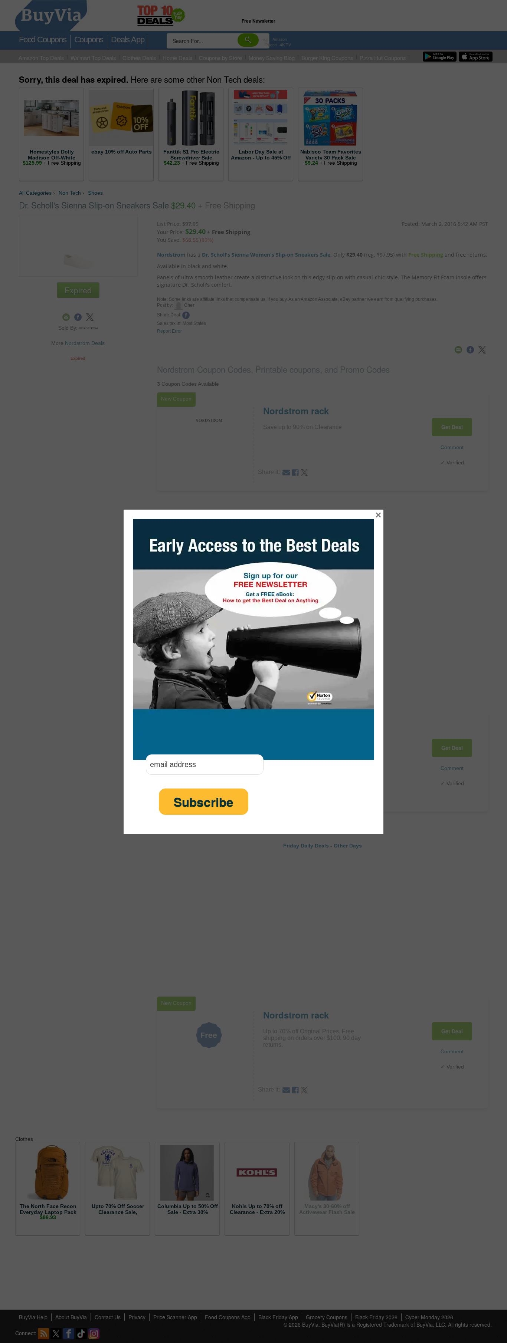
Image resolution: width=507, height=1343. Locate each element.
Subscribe (203, 801)
